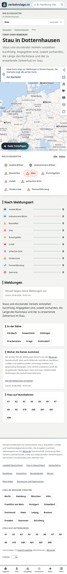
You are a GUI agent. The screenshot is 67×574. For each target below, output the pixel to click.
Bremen (48, 512)
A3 (24, 401)
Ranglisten (7, 473)
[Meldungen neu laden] (63, 111)
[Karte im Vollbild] (63, 77)
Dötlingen (45, 333)
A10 (24, 409)
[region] (33, 109)
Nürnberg (39, 520)
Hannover (23, 520)
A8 (8, 409)
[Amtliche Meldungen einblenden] (63, 97)
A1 (8, 401)
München (36, 496)
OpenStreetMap (42, 149)
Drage (29, 341)
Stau (33, 173)
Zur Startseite (14, 77)
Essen (23, 512)
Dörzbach (12, 333)
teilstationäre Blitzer (44, 165)
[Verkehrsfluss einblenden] (63, 84)
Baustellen (14, 173)
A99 (9, 417)
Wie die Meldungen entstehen (19, 380)
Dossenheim (28, 333)
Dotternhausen (21, 29)
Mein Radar (7, 481)
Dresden (9, 520)
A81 (51, 409)
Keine (62, 156)
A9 (16, 409)
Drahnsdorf (44, 341)
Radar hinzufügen (17, 146)
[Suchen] (62, 4)
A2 (16, 401)
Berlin (8, 496)
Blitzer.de (62, 149)
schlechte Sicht (34, 181)
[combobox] (48, 4)
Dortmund (10, 512)
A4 (32, 401)
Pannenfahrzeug (40, 189)
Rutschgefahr (53, 173)
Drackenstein (14, 341)
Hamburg (21, 496)
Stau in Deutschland (35, 465)
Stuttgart (34, 504)
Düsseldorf (49, 504)
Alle (55, 156)
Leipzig (34, 512)
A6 (47, 401)
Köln (48, 496)
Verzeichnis (21, 473)
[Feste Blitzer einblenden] (63, 90)
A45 (33, 409)
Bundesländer (36, 473)
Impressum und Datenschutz (30, 481)
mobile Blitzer (16, 165)
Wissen (50, 473)
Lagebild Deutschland (12, 465)
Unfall (12, 181)
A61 (42, 409)
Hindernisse (15, 189)
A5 (39, 401)
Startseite (6, 29)
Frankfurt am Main (14, 504)
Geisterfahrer (55, 465)
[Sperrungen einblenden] (63, 104)
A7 (55, 401)
